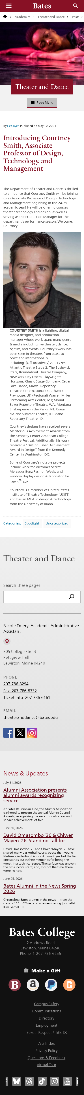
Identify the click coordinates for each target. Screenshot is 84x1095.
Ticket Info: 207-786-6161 (26, 697)
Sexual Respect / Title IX (46, 1032)
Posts (75, 17)
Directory (46, 1018)
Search (75, 5)
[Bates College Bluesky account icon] (16, 1081)
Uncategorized (57, 523)
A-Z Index (46, 1043)
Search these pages (21, 585)
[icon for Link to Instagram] (32, 733)
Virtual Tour (46, 1065)
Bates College (42, 932)
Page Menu (45, 102)
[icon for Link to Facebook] (8, 733)
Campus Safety (46, 1004)
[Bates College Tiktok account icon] (42, 1081)
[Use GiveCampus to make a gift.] (69, 985)
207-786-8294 (15, 684)
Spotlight (32, 523)
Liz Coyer (13, 125)
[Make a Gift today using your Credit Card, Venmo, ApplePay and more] (15, 985)
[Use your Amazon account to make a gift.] (33, 985)
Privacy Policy (46, 1050)
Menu (8, 5)
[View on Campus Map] (7, 641)
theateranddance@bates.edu (30, 717)
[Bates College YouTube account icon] (67, 1081)
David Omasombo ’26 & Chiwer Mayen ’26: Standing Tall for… (38, 837)
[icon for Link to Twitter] (20, 733)
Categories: (12, 523)
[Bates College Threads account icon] (29, 1081)
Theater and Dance (51, 17)
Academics (22, 17)
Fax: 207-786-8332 (20, 691)
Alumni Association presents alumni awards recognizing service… (35, 795)
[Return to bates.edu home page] (7, 17)
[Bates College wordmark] (42, 5)
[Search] (71, 597)
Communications (46, 1011)
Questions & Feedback (46, 1057)
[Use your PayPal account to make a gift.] (51, 985)
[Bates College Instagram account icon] (54, 1081)
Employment (46, 1025)
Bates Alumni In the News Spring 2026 (39, 888)
